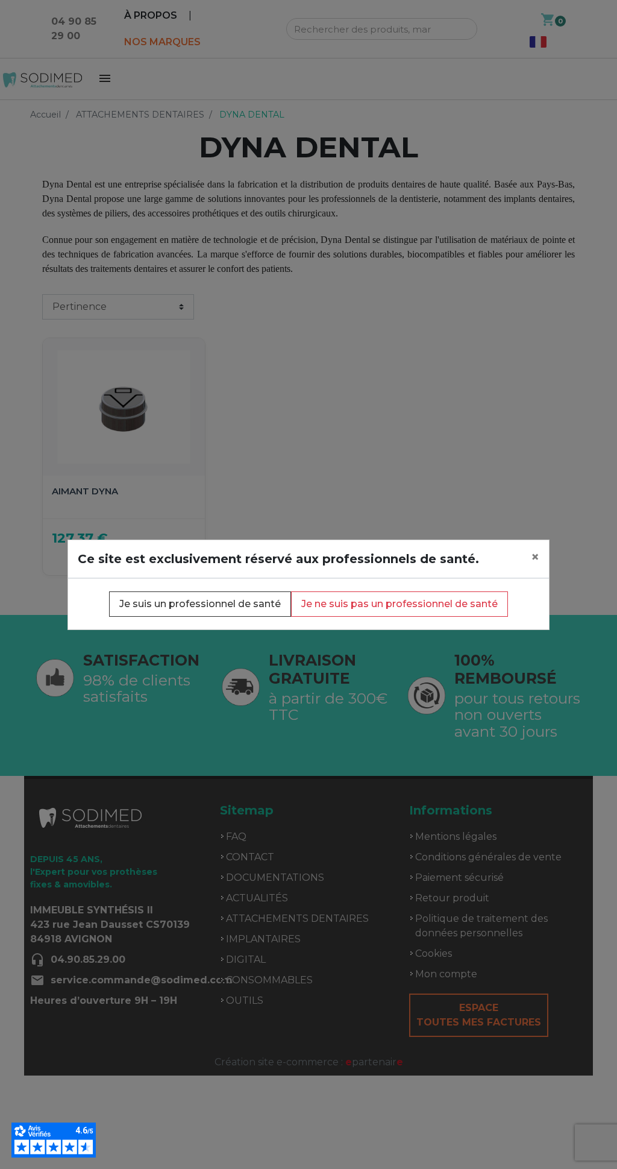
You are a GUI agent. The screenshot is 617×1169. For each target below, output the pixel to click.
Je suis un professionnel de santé (200, 604)
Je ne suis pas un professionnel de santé (399, 604)
